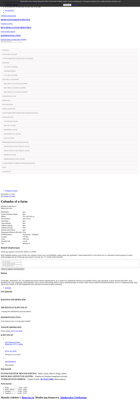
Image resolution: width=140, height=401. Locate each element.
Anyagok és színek (9, 54)
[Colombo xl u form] (8, 196)
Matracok (6, 100)
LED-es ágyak (9, 138)
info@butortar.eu (10, 361)
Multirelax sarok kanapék (15, 88)
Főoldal (5, 50)
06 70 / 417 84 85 (16, 331)
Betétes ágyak (10, 125)
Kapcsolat (6, 171)
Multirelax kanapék (10, 79)
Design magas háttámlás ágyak (16, 146)
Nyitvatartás (7, 104)
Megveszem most (6, 208)
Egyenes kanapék (11, 67)
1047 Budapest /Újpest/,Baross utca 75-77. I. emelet (14, 343)
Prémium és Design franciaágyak (15, 142)
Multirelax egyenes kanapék (16, 83)
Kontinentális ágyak (12, 134)
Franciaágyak (8, 117)
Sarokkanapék (10, 71)
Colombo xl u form (11, 191)
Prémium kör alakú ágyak (14, 159)
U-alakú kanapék (11, 75)
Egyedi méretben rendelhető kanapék (17, 58)
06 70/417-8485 (47, 379)
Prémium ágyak (10, 155)
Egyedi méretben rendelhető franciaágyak (20, 113)
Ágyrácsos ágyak (11, 121)
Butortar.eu (28, 397)
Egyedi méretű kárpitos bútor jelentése (18, 163)
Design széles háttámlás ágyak (17, 150)
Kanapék (5, 63)
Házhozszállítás (9, 96)
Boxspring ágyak (10, 130)
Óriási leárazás (8, 109)
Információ (75, 5)
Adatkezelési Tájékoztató (73, 397)
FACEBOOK (9, 10)
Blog (4, 167)
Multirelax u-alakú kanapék (15, 92)
